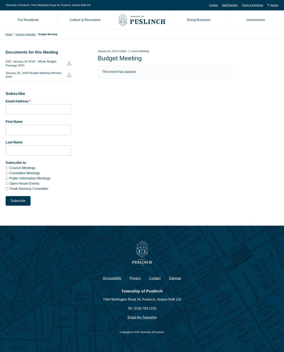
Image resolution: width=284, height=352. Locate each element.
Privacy (135, 278)
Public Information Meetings (30, 178)
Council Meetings (22, 168)
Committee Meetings (25, 173)
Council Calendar (26, 34)
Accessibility (112, 278)
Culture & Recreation (85, 20)
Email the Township (142, 317)
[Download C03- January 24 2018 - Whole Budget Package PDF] (69, 63)
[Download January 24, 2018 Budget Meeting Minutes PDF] (69, 75)
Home (9, 34)
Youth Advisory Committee (29, 188)
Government (256, 20)
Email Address (18, 101)
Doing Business (198, 20)
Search (274, 5)
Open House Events (24, 183)
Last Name (14, 142)
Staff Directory (230, 5)
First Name (14, 121)
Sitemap (175, 278)
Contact (213, 5)
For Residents (28, 20)
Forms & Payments (252, 5)
